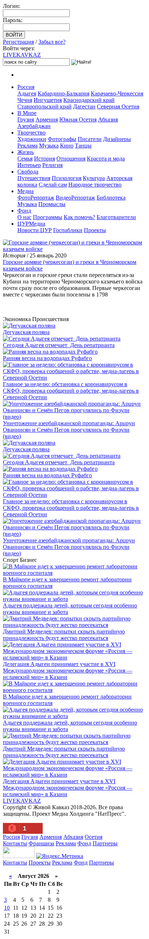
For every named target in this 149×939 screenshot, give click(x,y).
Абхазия (108, 119)
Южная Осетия (78, 119)
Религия (52, 165)
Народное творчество (95, 185)
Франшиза (41, 843)
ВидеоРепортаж (75, 198)
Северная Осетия (118, 106)
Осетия (93, 837)
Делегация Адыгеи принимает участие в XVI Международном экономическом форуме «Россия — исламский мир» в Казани (67, 670)
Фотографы (62, 139)
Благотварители (116, 217)
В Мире (27, 113)
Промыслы (51, 204)
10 (7, 908)
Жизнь (25, 152)
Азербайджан (34, 126)
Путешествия (33, 178)
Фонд (24, 211)
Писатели (90, 139)
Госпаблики (67, 230)
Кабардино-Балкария (63, 93)
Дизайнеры (117, 139)
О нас (24, 217)
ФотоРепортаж (35, 198)
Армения (46, 119)
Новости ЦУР (34, 230)
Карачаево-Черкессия (117, 93)
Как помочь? (79, 217)
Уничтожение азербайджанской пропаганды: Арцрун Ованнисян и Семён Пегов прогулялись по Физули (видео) (69, 429)
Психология (66, 178)
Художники (31, 139)
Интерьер (29, 165)
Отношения (70, 158)
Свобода (27, 171)
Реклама (27, 145)
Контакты (15, 843)
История (44, 158)
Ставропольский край (44, 106)
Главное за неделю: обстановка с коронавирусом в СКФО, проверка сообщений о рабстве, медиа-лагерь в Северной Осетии (71, 390)
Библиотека (111, 198)
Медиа (25, 191)
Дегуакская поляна (26, 332)
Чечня (24, 100)
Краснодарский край (89, 100)
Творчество (31, 132)
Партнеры (105, 843)
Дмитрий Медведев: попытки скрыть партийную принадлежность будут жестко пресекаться (64, 634)
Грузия (25, 119)
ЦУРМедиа (31, 224)
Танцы (83, 145)
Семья (25, 158)
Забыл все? (51, 42)
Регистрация (18, 42)
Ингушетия (48, 100)
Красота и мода (106, 158)
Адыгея (26, 93)
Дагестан (84, 106)
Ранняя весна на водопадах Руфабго (47, 358)
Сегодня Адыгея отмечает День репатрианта (59, 345)
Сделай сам (53, 185)
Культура (94, 178)
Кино (66, 145)
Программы (47, 217)
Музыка (49, 145)
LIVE (22, 55)
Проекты (95, 230)
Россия (25, 87)
